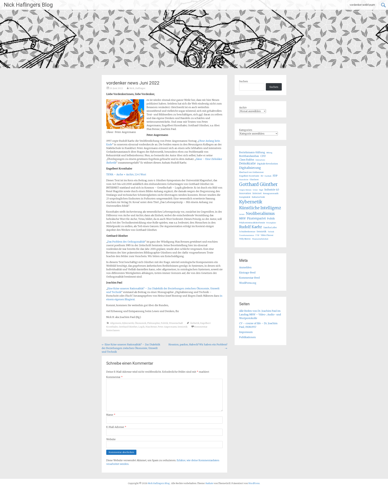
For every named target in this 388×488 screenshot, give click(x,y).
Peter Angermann (167, 326)
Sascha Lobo (270, 227)
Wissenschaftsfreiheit (260, 239)
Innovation (245, 193)
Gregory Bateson (245, 190)
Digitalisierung (250, 168)
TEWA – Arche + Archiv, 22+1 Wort (126, 174)
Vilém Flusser (267, 235)
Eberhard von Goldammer (251, 172)
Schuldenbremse (247, 231)
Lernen (241, 214)
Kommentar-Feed (249, 277)
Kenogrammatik (271, 193)
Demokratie (247, 163)
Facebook (268, 176)
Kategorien (245, 129)
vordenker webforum (362, 4)
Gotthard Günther (128, 326)
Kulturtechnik (258, 197)
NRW (242, 218)
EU (262, 176)
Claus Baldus (246, 159)
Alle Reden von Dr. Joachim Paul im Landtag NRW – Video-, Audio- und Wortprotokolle (260, 314)
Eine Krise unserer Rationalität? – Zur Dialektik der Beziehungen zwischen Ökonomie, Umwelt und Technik (131, 348)
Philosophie (153, 323)
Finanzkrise (243, 180)
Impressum (246, 332)
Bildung (269, 153)
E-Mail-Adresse (116, 426)
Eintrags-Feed (247, 272)
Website (111, 439)
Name (110, 414)
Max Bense (151, 326)
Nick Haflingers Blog (28, 5)
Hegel (261, 190)
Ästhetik (194, 323)
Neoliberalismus (260, 213)
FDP (275, 175)
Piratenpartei (256, 218)
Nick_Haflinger (137, 88)
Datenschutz (260, 160)
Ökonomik (140, 323)
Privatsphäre (271, 223)
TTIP (257, 235)
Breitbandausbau (249, 155)
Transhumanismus (246, 235)
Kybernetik (128, 323)
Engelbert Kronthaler (249, 176)
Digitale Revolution (267, 163)
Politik (164, 323)
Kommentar (114, 377)
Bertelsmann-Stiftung (252, 152)
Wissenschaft (176, 323)
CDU (263, 155)
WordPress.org (247, 282)
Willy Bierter (245, 239)
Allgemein (115, 323)
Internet (257, 193)
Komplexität (244, 197)
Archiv (243, 107)
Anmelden (245, 267)
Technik (271, 232)
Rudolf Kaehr (250, 227)
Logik (141, 326)
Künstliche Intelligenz (260, 207)
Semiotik (182, 326)
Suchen (243, 81)
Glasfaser (254, 179)
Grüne (255, 190)
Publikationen (247, 337)
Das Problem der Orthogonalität (126, 241)
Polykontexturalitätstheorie (252, 222)
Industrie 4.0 (271, 189)
